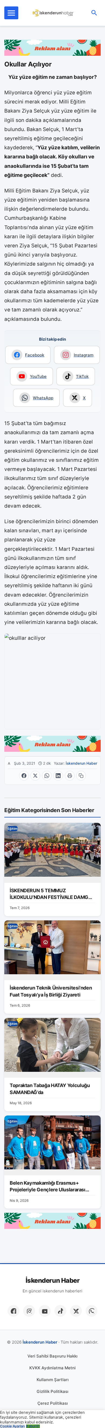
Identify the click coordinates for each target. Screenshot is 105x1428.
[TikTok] (60, 1311)
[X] (76, 1311)
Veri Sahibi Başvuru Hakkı (52, 1356)
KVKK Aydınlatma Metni (52, 1367)
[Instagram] (29, 1311)
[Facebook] (13, 1311)
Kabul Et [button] (33, 1426)
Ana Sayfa (9, 763)
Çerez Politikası (52, 1403)
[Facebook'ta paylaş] (24, 775)
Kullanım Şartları (53, 1379)
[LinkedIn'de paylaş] (58, 775)
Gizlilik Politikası (52, 1391)
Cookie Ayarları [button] (12, 1426)
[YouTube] (45, 1311)
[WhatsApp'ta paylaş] (47, 775)
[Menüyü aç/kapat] (11, 12)
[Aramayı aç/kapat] (94, 12)
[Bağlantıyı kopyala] (81, 775)
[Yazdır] (70, 775)
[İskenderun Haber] (53, 13)
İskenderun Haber (81, 763)
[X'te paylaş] (35, 775)
